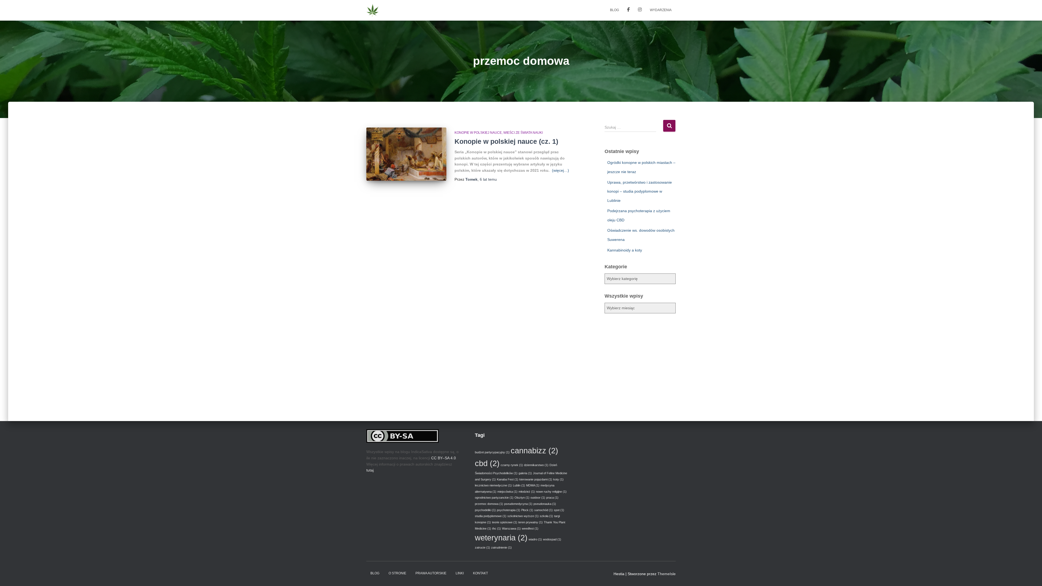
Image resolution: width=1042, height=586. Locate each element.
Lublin (519, 485)
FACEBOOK (628, 10)
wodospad (552, 539)
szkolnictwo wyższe (523, 516)
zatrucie (482, 547)
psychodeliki (485, 510)
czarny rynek (512, 465)
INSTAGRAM (640, 10)
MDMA (532, 485)
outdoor (537, 497)
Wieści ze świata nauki (523, 133)
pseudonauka (544, 503)
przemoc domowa (489, 503)
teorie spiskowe (504, 522)
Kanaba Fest (507, 479)
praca (552, 497)
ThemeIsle (666, 574)
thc (496, 528)
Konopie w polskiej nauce (478, 133)
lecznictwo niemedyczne (493, 485)
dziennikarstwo (536, 465)
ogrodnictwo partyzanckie (494, 497)
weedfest (530, 528)
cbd (487, 463)
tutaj (370, 470)
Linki (460, 573)
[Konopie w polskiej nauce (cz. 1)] (406, 154)
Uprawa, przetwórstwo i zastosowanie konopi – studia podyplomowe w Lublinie (639, 191)
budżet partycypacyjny (492, 452)
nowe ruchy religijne (551, 491)
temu (488, 179)
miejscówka (507, 491)
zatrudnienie (501, 547)
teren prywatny (530, 522)
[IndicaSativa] (372, 10)
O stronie (397, 573)
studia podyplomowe (490, 516)
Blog (614, 10)
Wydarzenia (661, 10)
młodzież (527, 491)
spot (559, 510)
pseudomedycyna (518, 503)
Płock (527, 510)
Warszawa (511, 528)
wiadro (535, 539)
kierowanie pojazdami (535, 479)
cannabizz (534, 450)
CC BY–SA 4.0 (443, 458)
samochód (543, 510)
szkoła (546, 516)
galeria (525, 473)
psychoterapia (508, 510)
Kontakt (480, 573)
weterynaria (501, 537)
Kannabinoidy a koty (624, 250)
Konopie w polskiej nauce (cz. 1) (506, 141)
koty (558, 479)
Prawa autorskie (430, 573)
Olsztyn (521, 497)
